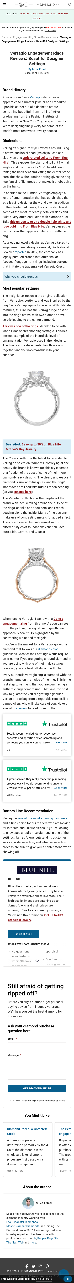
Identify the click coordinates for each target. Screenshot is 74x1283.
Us (34, 1238)
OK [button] (67, 1279)
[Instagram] (40, 1266)
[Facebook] (26, 1266)
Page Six (52, 1238)
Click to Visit (23, 933)
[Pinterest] (47, 1266)
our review (20, 708)
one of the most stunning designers (42, 818)
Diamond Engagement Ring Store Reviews (26, 37)
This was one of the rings (20, 326)
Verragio (36, 97)
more (33, 1242)
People (41, 1238)
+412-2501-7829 (57, 1271)
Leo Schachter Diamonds (22, 1222)
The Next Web (15, 1242)
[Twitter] (33, 1266)
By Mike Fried (37, 69)
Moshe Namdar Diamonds (22, 1226)
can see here (23, 492)
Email (12, 1038)
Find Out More (44, 1279)
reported (21, 252)
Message (14, 1055)
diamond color (48, 649)
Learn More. (50, 30)
